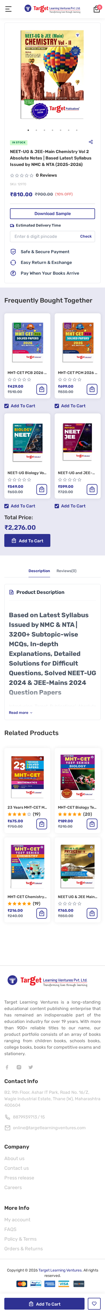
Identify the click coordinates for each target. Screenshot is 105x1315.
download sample (52, 213)
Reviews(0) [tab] (66, 571)
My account (17, 1220)
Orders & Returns (23, 1249)
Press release (19, 1178)
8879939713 (25, 1117)
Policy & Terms (20, 1239)
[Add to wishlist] (94, 1304)
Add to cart (23, 405)
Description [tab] (39, 571)
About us (14, 1158)
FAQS (10, 1229)
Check (86, 236)
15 (42, 1117)
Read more (18, 712)
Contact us (16, 1168)
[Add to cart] (41, 389)
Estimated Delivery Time (38, 225)
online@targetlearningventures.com (49, 1127)
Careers (13, 1187)
